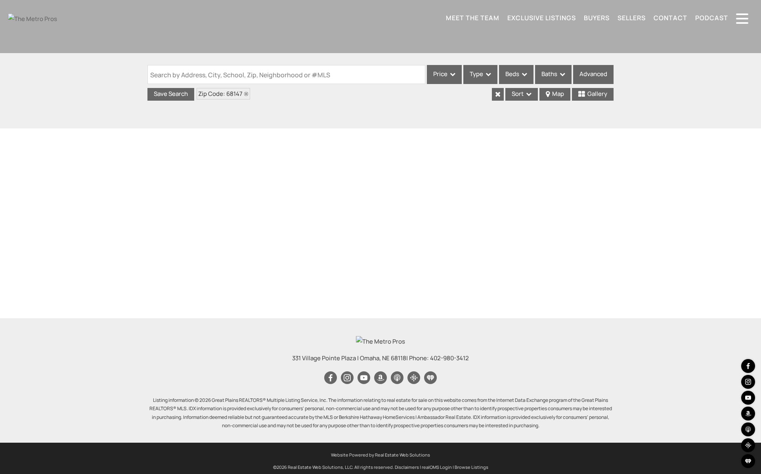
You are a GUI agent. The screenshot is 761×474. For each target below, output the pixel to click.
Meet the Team (472, 17)
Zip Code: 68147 (220, 94)
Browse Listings (471, 467)
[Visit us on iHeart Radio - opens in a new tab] (748, 461)
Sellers (632, 17)
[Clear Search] (498, 94)
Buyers (597, 17)
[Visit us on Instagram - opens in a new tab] (748, 382)
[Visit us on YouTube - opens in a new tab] (748, 398)
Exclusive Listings (541, 17)
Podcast (711, 17)
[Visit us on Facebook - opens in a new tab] (748, 366)
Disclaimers (407, 467)
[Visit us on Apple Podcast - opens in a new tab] (748, 429)
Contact (670, 17)
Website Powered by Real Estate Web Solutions (380, 455)
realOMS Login (437, 467)
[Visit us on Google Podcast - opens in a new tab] (748, 445)
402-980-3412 (449, 358)
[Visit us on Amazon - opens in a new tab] (748, 413)
